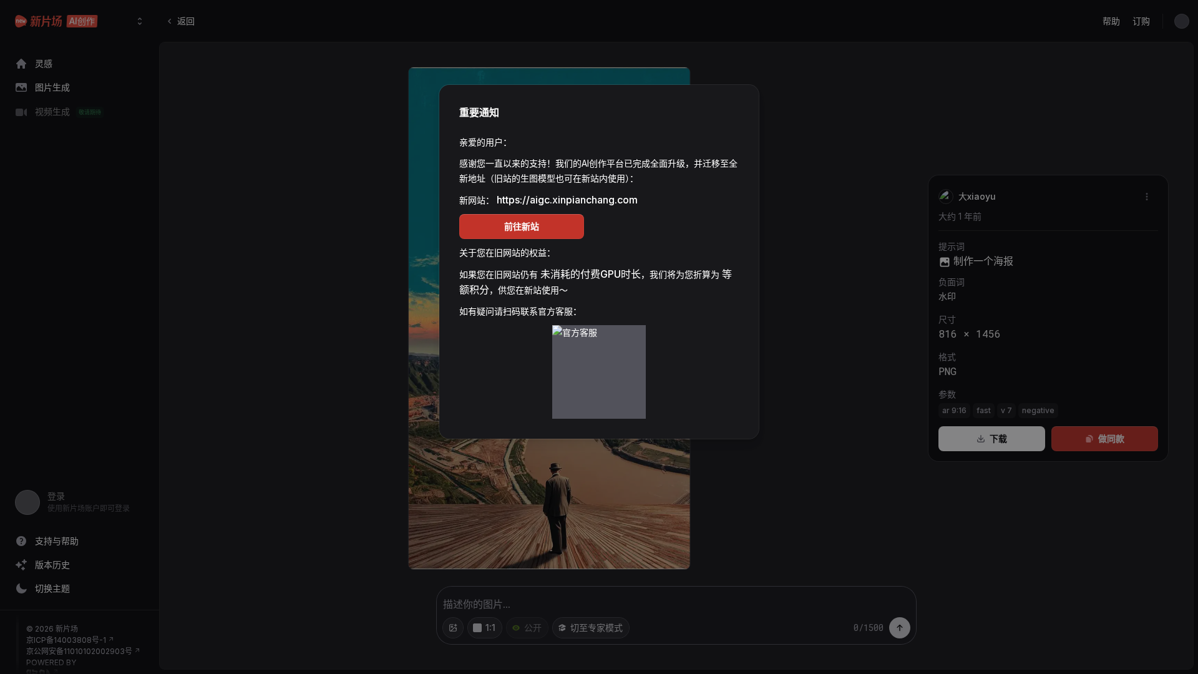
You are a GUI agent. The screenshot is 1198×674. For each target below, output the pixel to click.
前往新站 (521, 226)
